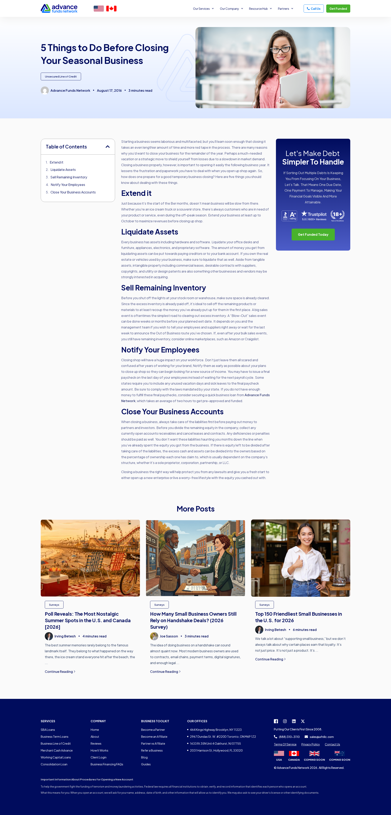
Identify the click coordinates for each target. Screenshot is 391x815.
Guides (146, 764)
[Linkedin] (294, 721)
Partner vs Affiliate (153, 743)
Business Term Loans (54, 736)
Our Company (229, 8)
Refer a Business (152, 750)
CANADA (294, 759)
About (95, 736)
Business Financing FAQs (107, 764)
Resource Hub (258, 8)
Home (95, 729)
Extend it (56, 162)
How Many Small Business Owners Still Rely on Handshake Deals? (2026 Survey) (193, 620)
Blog (144, 757)
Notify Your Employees (68, 184)
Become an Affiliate (154, 736)
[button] (107, 146)
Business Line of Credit (56, 743)
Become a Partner (153, 729)
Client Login (99, 757)
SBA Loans (48, 729)
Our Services (201, 8)
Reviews (96, 743)
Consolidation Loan (54, 764)
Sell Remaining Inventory (68, 177)
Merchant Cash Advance (57, 750)
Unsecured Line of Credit (61, 76)
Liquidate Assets (63, 169)
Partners (283, 8)
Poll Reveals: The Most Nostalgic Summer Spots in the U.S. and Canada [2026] (88, 620)
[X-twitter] (303, 721)
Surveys (54, 604)
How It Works (99, 750)
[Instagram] (285, 721)
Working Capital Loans (56, 757)
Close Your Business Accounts (73, 192)
